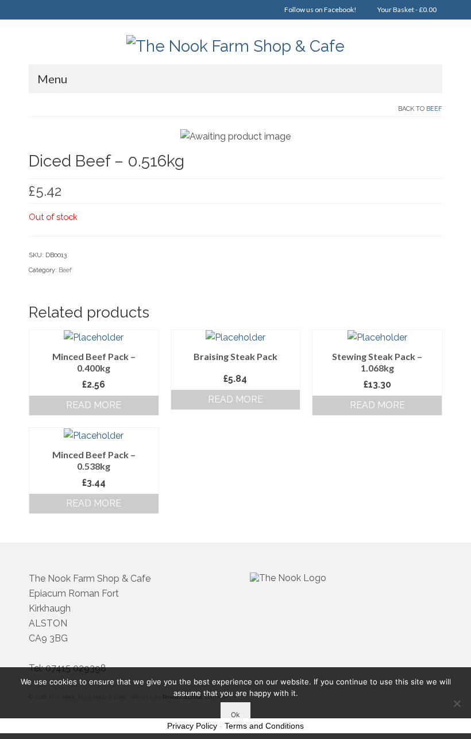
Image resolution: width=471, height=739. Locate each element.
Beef (434, 109)
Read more (93, 405)
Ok (235, 714)
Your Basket (406, 9)
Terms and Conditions (264, 725)
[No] (456, 703)
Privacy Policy (192, 725)
